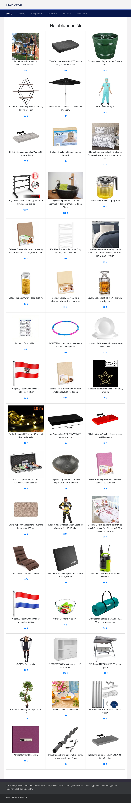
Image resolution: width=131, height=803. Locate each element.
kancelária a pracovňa (82, 785)
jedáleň (114, 785)
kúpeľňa (9, 788)
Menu (9, 13)
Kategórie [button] (35, 13)
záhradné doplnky (24, 788)
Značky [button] (51, 13)
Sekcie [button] (66, 13)
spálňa (68, 785)
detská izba (45, 785)
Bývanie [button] (81, 13)
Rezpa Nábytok (20, 797)
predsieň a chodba (101, 785)
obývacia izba (57, 785)
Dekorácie (10, 785)
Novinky (21, 13)
